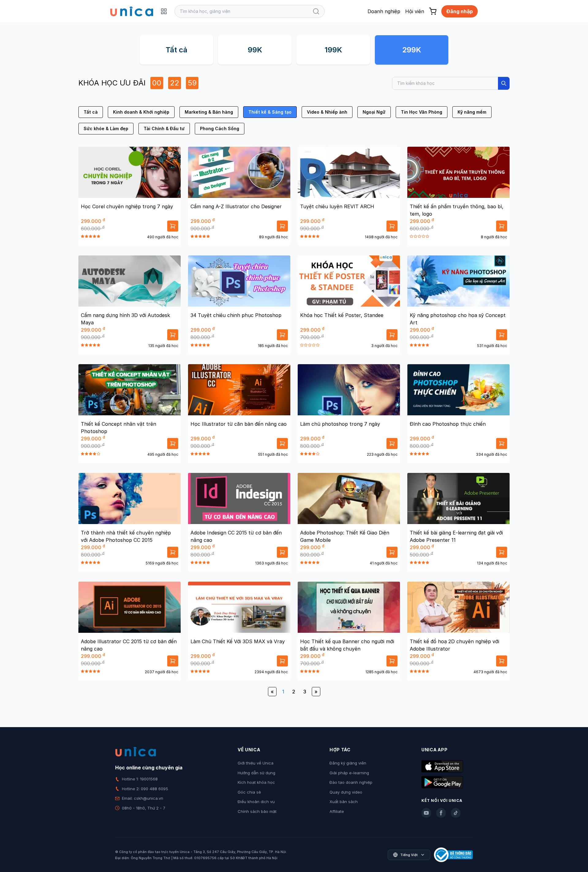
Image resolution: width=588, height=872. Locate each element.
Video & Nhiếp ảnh (327, 112)
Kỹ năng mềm (472, 112)
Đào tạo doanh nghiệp (351, 782)
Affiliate (337, 811)
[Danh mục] (164, 11)
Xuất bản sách (344, 801)
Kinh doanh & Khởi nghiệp (141, 112)
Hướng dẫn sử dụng (256, 772)
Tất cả (176, 49)
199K (333, 49)
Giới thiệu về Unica (255, 763)
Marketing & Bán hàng (209, 112)
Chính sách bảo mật (257, 811)
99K (255, 49)
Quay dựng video (346, 792)
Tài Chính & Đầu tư (164, 128)
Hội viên (414, 11)
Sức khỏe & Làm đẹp (106, 128)
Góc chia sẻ (249, 792)
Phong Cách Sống (219, 128)
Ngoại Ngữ (374, 112)
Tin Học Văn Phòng (421, 112)
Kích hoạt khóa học (256, 782)
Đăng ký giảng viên (348, 763)
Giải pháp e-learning (349, 772)
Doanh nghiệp (384, 11)
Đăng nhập (459, 11)
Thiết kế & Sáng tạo (270, 112)
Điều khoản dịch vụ (256, 801)
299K (411, 49)
